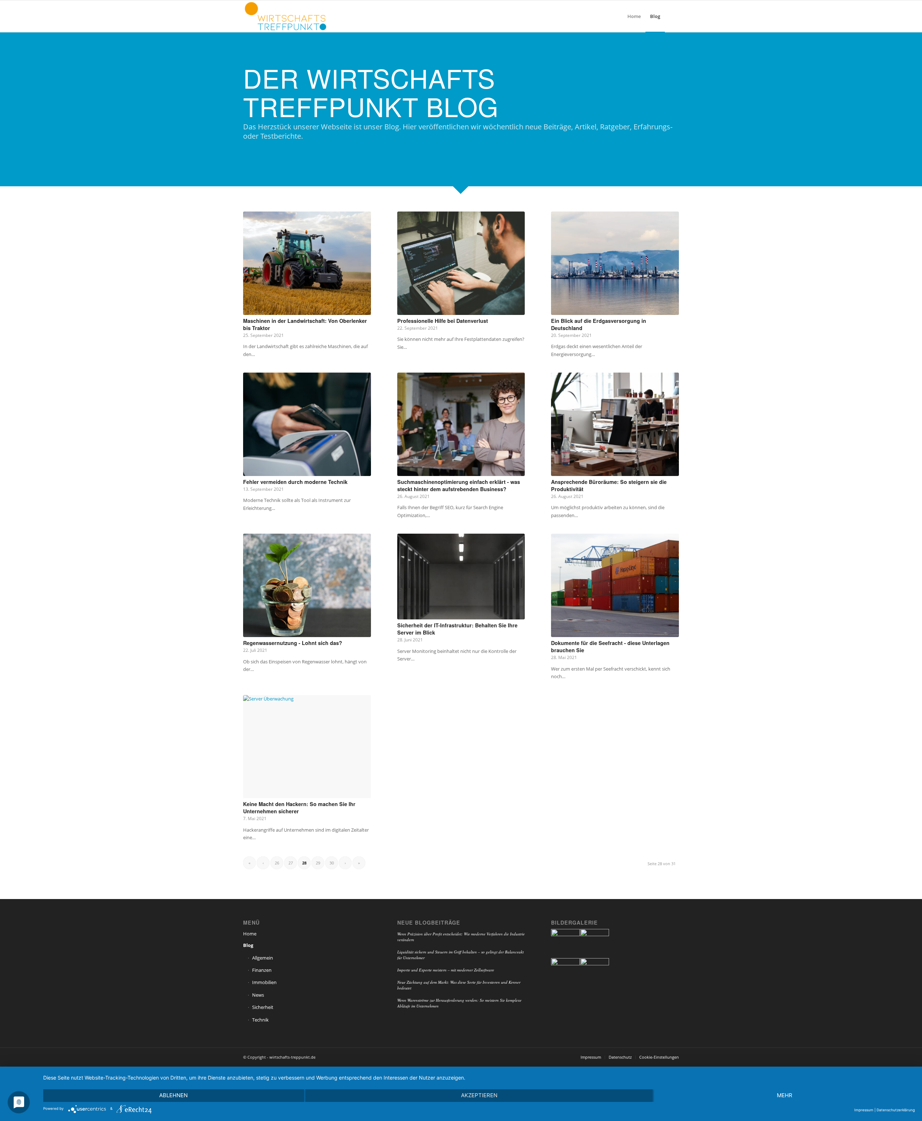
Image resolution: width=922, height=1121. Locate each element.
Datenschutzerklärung (896, 1110)
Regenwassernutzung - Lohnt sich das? (292, 642)
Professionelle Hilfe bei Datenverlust (442, 320)
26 (277, 863)
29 (318, 863)
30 (332, 863)
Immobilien (264, 982)
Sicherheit (262, 1007)
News (258, 995)
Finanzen (262, 970)
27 (290, 863)
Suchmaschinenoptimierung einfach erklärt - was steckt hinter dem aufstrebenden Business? (458, 485)
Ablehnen (173, 1095)
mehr (784, 1095)
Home (249, 933)
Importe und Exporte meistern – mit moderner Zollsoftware (445, 970)
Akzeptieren (479, 1095)
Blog (248, 945)
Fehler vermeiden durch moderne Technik (295, 481)
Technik (260, 1020)
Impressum (863, 1110)
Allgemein (262, 958)
